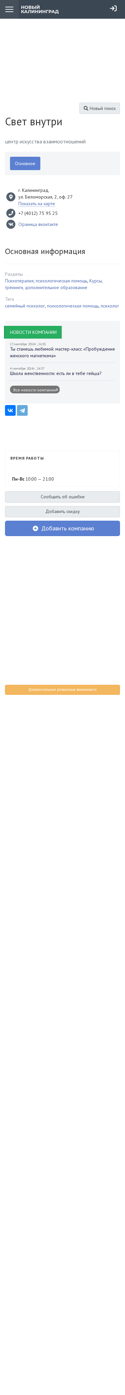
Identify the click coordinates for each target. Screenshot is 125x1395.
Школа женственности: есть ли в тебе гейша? (56, 373)
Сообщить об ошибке (63, 497)
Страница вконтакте (38, 224)
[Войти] (113, 8)
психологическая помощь (73, 306)
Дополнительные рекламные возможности (62, 689)
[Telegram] (22, 410)
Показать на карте (36, 204)
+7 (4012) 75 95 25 (38, 213)
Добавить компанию (67, 528)
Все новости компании (34, 389)
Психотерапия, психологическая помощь (46, 281)
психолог (110, 306)
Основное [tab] (25, 163)
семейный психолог (25, 306)
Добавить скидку (62, 511)
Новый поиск (102, 108)
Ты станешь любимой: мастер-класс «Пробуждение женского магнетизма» (62, 352)
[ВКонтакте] (10, 410)
